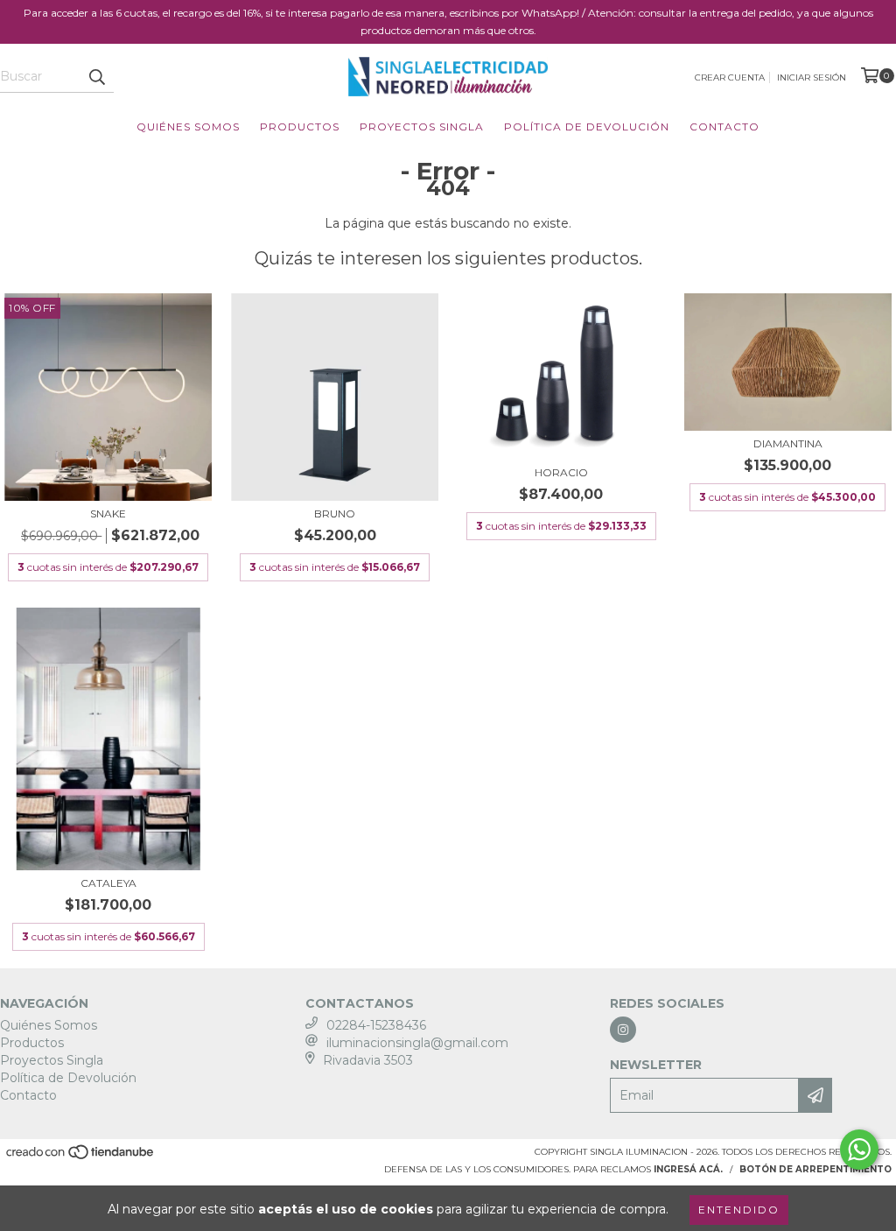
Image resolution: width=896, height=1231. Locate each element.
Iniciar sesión (811, 77)
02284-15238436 (376, 1025)
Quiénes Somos (188, 126)
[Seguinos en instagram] (623, 1029)
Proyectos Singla (422, 126)
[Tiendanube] (81, 1158)
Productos (300, 126)
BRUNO (334, 513)
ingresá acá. (688, 1169)
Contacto (725, 126)
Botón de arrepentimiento (815, 1169)
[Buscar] (96, 77)
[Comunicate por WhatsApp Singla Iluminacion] (859, 1149)
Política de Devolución (586, 126)
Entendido (739, 1209)
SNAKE (108, 513)
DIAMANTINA (787, 443)
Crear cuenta (730, 77)
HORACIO (561, 472)
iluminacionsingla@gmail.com (417, 1043)
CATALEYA (108, 883)
